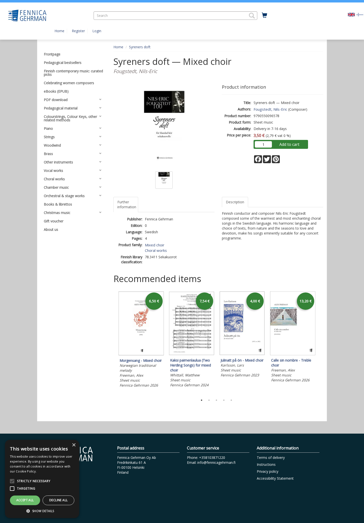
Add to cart (289, 144)
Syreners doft (140, 47)
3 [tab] (216, 400)
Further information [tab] (126, 204)
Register (78, 30)
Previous (112, 342)
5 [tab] (231, 400)
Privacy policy (267, 471)
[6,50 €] (141, 354)
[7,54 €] (191, 354)
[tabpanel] (141, 340)
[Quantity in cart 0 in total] (264, 15)
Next (320, 342)
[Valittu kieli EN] (351, 14)
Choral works (156, 250)
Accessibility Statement (275, 478)
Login (96, 30)
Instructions (266, 464)
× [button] (74, 445)
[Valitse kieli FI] (360, 14)
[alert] (42, 479)
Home (59, 30)
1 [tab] (201, 400)
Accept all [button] (25, 500)
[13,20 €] (292, 354)
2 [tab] (209, 400)
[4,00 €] (242, 354)
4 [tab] (223, 400)
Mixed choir (154, 244)
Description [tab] (235, 202)
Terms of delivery (271, 457)
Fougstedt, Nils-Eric (270, 109)
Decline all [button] (58, 500)
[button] (252, 16)
